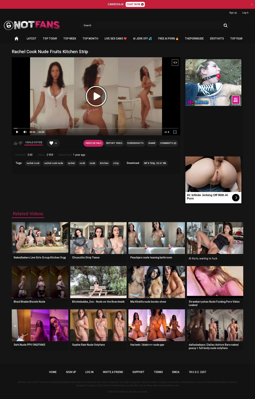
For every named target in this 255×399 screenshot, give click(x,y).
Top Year (236, 38)
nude (92, 163)
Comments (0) (168, 143)
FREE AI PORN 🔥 (168, 38)
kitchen (104, 163)
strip (116, 163)
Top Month (90, 38)
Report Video (114, 143)
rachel (71, 163)
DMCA (175, 372)
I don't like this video (20, 143)
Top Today (50, 38)
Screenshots (135, 143)
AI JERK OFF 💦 (142, 38)
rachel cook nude (53, 163)
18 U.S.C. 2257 (197, 372)
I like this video (16, 143)
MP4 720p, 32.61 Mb (155, 163)
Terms (158, 372)
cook (82, 163)
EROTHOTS (217, 38)
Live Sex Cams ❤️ (116, 38)
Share (152, 143)
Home (16, 38)
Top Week (69, 38)
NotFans (123, 391)
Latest (31, 38)
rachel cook (33, 163)
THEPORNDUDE (194, 38)
